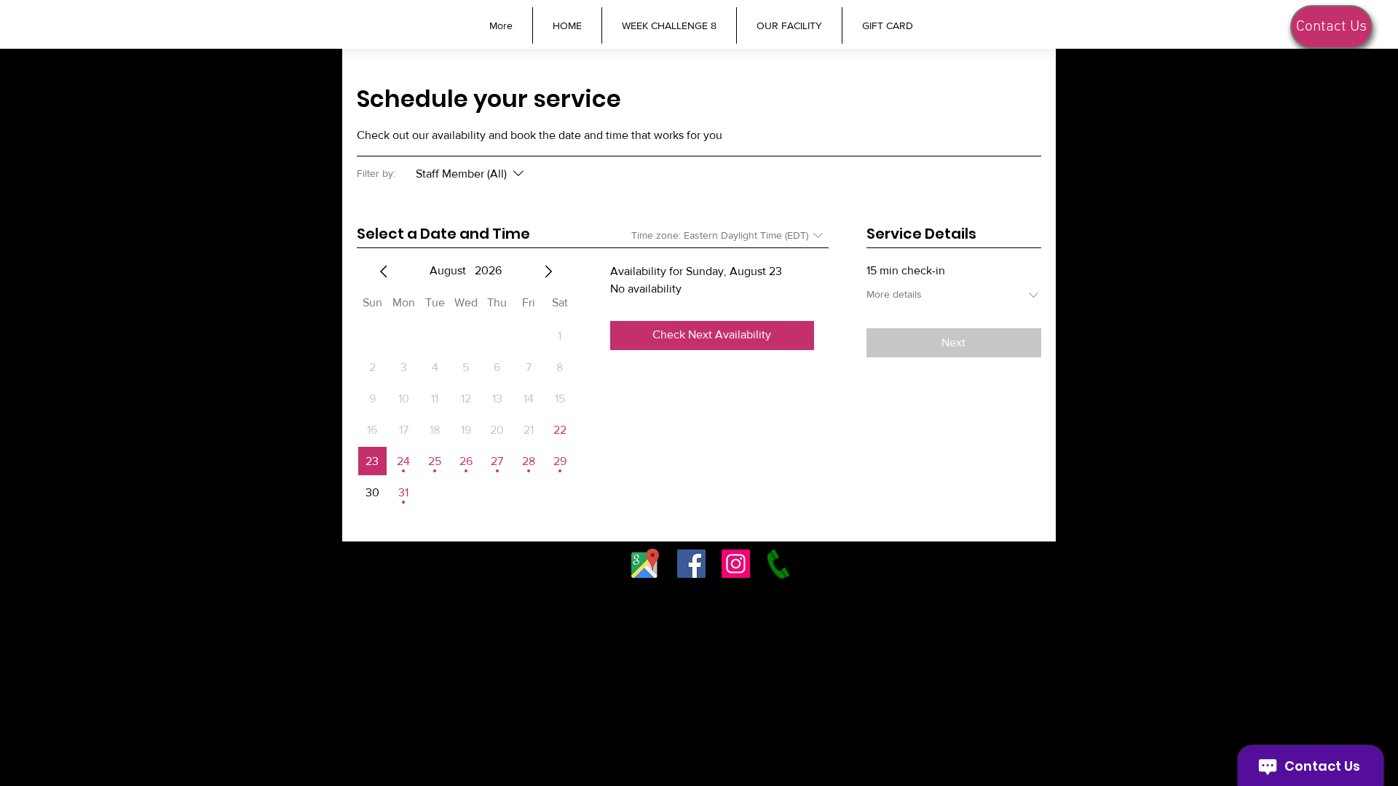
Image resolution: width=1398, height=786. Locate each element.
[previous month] (383, 271)
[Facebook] (691, 563)
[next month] (548, 271)
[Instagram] (736, 563)
